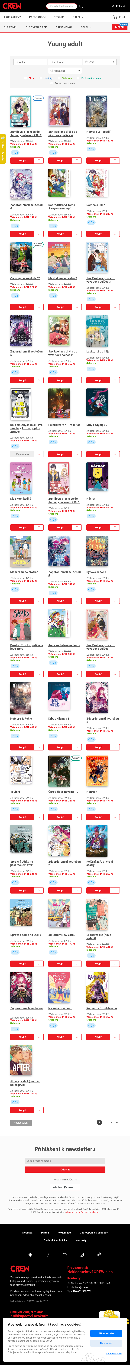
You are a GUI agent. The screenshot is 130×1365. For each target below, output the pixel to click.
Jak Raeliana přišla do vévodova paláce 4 (62, 133)
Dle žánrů (10, 27)
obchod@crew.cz (65, 1187)
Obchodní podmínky (55, 1240)
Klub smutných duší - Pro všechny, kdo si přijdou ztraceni (26, 428)
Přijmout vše (106, 1333)
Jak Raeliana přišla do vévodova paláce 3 (100, 280)
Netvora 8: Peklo (21, 718)
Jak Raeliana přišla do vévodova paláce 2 (62, 353)
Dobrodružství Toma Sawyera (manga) (61, 206)
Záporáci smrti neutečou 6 (26, 206)
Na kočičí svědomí (60, 1008)
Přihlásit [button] (120, 6)
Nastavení (106, 1343)
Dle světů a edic (37, 27)
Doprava (27, 1232)
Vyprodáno (22, 454)
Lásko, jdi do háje (97, 351)
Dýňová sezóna (96, 572)
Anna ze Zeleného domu (64, 645)
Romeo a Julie (95, 205)
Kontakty (81, 1240)
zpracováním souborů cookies (66, 1346)
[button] (77, 17)
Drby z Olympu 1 (58, 718)
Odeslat (65, 1169)
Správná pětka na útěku (25, 934)
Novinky (59, 17)
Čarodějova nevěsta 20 (25, 278)
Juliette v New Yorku (61, 934)
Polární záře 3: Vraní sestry (99, 863)
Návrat (90, 498)
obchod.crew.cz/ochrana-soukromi (82, 1212)
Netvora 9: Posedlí (98, 131)
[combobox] (30, 62)
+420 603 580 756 (81, 1291)
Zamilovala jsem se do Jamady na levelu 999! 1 (64, 500)
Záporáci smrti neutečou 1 (26, 1009)
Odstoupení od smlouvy (94, 1232)
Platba (45, 1232)
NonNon (91, 791)
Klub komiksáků (20, 498)
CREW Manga (64, 27)
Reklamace (64, 1232)
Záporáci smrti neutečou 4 (64, 573)
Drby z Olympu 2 (96, 424)
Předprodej (37, 17)
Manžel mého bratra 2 (62, 278)
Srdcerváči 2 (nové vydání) (98, 936)
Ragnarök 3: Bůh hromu (101, 1008)
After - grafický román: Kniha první (25, 1083)
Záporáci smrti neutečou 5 (26, 353)
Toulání (15, 791)
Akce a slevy (12, 17)
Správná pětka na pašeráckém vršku (22, 863)
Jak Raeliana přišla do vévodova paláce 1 (100, 647)
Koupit (22, 160)
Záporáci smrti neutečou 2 (64, 863)
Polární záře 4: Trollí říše (64, 424)
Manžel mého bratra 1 (24, 572)
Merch (121, 26)
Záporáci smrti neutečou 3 (102, 720)
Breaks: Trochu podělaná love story (26, 647)
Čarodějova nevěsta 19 (63, 791)
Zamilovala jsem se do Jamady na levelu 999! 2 (26, 133)
